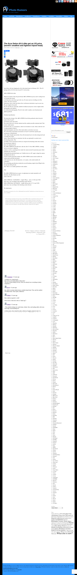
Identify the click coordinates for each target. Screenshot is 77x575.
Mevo (54, 336)
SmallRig (55, 439)
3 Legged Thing (56, 144)
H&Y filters (55, 253)
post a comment (7, 192)
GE (53, 244)
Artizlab (54, 171)
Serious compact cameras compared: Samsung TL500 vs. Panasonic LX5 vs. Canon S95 (35, 232)
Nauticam (55, 348)
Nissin (54, 356)
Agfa (54, 153)
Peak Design (55, 377)
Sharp (54, 429)
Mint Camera (55, 342)
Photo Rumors (18, 10)
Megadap (55, 330)
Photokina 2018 (68, 527)
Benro (54, 182)
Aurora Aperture (56, 177)
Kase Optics (55, 283)
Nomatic (54, 361)
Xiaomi (54, 485)
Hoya (54, 265)
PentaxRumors (36, 16)
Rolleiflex (55, 415)
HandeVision (55, 255)
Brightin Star (55, 187)
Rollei (54, 414)
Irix (53, 274)
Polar (54, 391)
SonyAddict (51, 16)
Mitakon (54, 344)
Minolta (54, 339)
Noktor (54, 359)
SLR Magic (55, 438)
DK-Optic (55, 217)
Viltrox (54, 473)
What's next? (54, 533)
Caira (54, 191)
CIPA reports (68, 515)
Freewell (54, 238)
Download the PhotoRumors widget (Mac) (10, 568)
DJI (53, 214)
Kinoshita (55, 286)
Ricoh (54, 409)
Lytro (54, 321)
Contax (54, 205)
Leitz (54, 308)
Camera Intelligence (57, 193)
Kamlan (54, 282)
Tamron (54, 450)
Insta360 (54, 273)
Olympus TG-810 (9, 231)
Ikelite (54, 268)
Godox (54, 249)
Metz (54, 335)
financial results (55, 518)
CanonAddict (59, 16)
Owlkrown (55, 374)
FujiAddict (44, 16)
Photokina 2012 (68, 525)
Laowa (54, 302)
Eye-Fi (54, 232)
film (73, 516)
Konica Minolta (56, 294)
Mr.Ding (54, 347)
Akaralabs (55, 156)
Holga (54, 262)
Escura (54, 226)
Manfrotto (55, 327)
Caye (54, 199)
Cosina (54, 208)
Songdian (55, 441)
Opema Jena (55, 370)
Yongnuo (55, 492)
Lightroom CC (54, 522)
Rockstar (54, 411)
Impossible (55, 271)
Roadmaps (62, 529)
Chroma (54, 202)
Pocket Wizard (56, 389)
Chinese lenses (62, 515)
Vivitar (54, 476)
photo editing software (60, 526)
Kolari (54, 291)
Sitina (54, 435)
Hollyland (55, 264)
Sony (54, 445)
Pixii (54, 388)
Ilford (54, 270)
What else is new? (65, 533)
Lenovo (54, 309)
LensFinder (11, 16)
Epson (54, 224)
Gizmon (54, 247)
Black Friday (69, 513)
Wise (54, 483)
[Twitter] (24, 54)
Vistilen (54, 474)
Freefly (54, 236)
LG (53, 314)
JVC (54, 280)
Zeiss (54, 494)
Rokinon (54, 412)
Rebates (57, 528)
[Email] (24, 55)
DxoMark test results (68, 516)
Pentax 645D (53, 524)
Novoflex (55, 362)
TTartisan (55, 466)
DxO (54, 220)
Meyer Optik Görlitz (57, 338)
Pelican (54, 379)
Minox (54, 341)
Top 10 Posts (55, 460)
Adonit (54, 150)
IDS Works (55, 267)
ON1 (54, 368)
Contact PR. (20, 569)
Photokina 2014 (54, 527)
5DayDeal (53, 513)
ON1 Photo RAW (65, 522)
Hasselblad (55, 258)
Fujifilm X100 (54, 519)
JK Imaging (55, 279)
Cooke (54, 206)
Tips (71, 16)
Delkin (54, 212)
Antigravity (55, 164)
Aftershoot (55, 152)
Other (54, 371)
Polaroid (54, 392)
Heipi (54, 259)
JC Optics (55, 276)
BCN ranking (63, 513)
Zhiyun (54, 498)
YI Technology (56, 489)
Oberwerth (55, 364)
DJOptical (55, 215)
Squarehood (55, 448)
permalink (27, 191)
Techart (54, 451)
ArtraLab (54, 173)
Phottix (54, 386)
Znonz (54, 500)
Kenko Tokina (56, 285)
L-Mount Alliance (67, 521)
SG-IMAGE (55, 427)
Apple (54, 165)
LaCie (54, 299)
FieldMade (55, 233)
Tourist (54, 465)
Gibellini (55, 246)
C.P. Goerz (55, 190)
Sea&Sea (54, 424)
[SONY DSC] (24, 85)
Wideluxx (55, 482)
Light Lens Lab (56, 315)
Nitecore (54, 358)
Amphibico (55, 162)
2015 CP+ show (57, 513)
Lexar (54, 312)
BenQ (54, 181)
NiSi (54, 355)
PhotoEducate (56, 385)
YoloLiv (54, 491)
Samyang (55, 420)
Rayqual (54, 406)
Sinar (54, 432)
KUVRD (54, 297)
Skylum (54, 436)
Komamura (55, 292)
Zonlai (54, 501)
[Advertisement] (24, 30)
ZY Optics (55, 503)
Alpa (54, 159)
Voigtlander (55, 477)
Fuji (54, 240)
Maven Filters (56, 329)
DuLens (54, 218)
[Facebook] (24, 52)
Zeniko (54, 495)
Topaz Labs (55, 462)
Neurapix (55, 350)
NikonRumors (19, 16)
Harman (54, 256)
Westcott (54, 480)
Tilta (54, 457)
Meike (54, 332)
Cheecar (54, 200)
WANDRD (55, 479)
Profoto (54, 400)
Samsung (55, 418)
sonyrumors (68, 528)
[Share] (24, 57)
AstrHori (54, 174)
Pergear (54, 382)
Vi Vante (54, 471)
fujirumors (60, 520)
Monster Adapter (56, 345)
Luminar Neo (59, 523)
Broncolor (55, 188)
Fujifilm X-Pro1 (68, 518)
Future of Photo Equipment (58, 243)
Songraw (54, 442)
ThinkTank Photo (56, 454)
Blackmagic (55, 184)
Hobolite (54, 261)
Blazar (54, 185)
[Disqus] (24, 255)
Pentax (54, 380)
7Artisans (55, 146)
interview (66, 519)
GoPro (54, 250)
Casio (54, 197)
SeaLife (54, 426)
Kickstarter (54, 521)
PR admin (7, 47)
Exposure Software (56, 230)
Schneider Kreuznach (57, 423)
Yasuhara (55, 488)
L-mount (60, 521)
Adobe (54, 149)
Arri (53, 170)
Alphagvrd (55, 161)
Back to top (7, 315)
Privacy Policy (38, 566)
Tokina (54, 459)
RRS (54, 417)
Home (5, 16)
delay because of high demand (56, 516)
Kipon (54, 288)
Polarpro (54, 394)
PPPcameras (55, 395)
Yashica (54, 486)
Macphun (55, 323)
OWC (54, 373)
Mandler (54, 326)
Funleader (55, 241)
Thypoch (55, 456)
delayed (63, 516)
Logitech (55, 318)
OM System (55, 367)
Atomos (54, 176)
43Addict (66, 16)
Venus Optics (55, 470)
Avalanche (55, 179)
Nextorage (55, 351)
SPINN (54, 447)
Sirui (54, 433)
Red (54, 407)
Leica (54, 306)
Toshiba (54, 463)
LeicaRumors (28, 16)
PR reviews (55, 397)
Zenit (54, 497)
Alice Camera (55, 158)
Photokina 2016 (61, 527)
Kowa (54, 296)
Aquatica (55, 167)
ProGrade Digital (56, 403)
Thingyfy (55, 453)
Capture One (55, 196)
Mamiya (54, 324)
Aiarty (54, 155)
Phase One (55, 383)
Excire (54, 229)
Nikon (54, 353)
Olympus (55, 365)
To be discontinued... (60, 530)
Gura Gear (55, 252)
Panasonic (55, 376)
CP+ (72, 515)
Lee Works (55, 305)
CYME (54, 209)
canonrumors (54, 515)
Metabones (55, 333)
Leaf (54, 303)
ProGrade (55, 401)
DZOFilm (55, 221)
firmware (62, 518)
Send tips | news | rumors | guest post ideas (60, 140)
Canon (54, 194)
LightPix (54, 317)
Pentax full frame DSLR (60, 524)
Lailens (54, 300)
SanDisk (54, 421)
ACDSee (54, 147)
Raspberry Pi (55, 404)
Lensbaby (55, 311)
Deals (54, 211)
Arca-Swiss (16, 191)
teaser (53, 530)
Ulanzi (54, 468)
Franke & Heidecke (57, 235)
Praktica (54, 398)
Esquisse (54, 227)
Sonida (54, 444)
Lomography (55, 320)
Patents (71, 523)
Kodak (54, 289)
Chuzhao (55, 203)
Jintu (54, 277)
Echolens (55, 223)
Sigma (54, 430)
